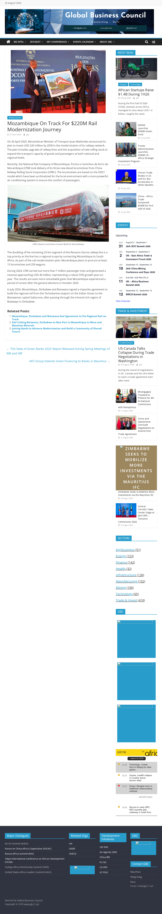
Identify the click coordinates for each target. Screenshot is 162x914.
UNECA (72, 853)
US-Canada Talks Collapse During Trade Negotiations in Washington (136, 354)
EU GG (103, 862)
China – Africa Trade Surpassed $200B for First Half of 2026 (145, 202)
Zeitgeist (35, 41)
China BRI (105, 857)
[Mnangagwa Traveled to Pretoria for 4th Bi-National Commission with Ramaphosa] (126, 390)
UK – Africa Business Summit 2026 (137, 283)
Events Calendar (83, 41)
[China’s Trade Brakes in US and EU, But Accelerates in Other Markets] (126, 171)
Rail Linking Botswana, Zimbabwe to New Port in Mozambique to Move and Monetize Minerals (57, 324)
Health (120, 569)
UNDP (72, 848)
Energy (121, 556)
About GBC (106, 41)
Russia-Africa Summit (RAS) (19, 853)
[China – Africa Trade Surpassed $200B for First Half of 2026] (126, 194)
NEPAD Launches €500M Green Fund (145, 130)
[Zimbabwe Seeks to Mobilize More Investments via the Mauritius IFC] (136, 443)
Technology (135, 84)
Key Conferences (57, 41)
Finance (121, 562)
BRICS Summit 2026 (136, 294)
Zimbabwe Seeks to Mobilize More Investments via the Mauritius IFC (136, 493)
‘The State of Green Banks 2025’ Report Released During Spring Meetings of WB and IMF (58, 351)
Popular (123, 84)
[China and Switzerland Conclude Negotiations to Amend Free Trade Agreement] (126, 417)
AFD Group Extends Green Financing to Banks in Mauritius (69, 361)
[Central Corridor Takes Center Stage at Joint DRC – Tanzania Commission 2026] (126, 504)
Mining (121, 587)
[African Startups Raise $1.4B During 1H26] (136, 59)
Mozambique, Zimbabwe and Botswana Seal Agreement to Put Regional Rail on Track (59, 318)
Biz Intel (19, 41)
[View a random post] (153, 42)
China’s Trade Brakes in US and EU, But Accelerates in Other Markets (145, 178)
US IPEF (103, 867)
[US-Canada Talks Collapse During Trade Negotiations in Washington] (136, 318)
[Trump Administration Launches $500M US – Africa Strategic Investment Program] (126, 144)
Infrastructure (15, 117)
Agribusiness (125, 550)
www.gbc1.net (31, 904)
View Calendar (123, 301)
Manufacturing (126, 581)
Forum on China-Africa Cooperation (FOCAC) (28, 848)
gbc (27, 134)
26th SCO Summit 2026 (138, 246)
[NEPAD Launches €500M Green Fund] (126, 123)
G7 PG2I (104, 872)
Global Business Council (30, 900)
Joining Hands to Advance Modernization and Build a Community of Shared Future (57, 330)
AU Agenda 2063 (108, 852)
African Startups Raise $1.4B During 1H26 (136, 91)
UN (70, 843)
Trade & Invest (126, 342)
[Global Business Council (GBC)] (8, 42)
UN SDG (104, 847)
